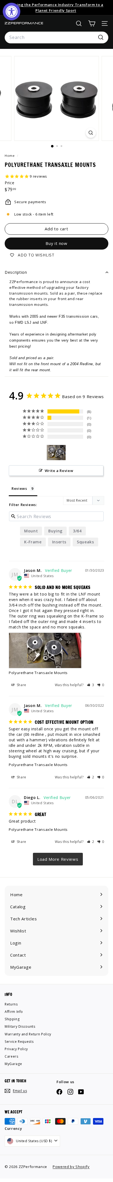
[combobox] (56, 38)
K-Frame (33, 541)
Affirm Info (14, 1011)
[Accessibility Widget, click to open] (11, 11)
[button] (90, 685)
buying (55, 530)
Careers (11, 1056)
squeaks (85, 541)
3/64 (77, 530)
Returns (11, 1004)
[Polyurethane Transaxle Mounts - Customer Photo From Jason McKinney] (56, 452)
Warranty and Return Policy (28, 1034)
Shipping (12, 1019)
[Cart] (91, 23)
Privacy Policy (16, 1049)
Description (16, 272)
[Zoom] (91, 133)
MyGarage (13, 1063)
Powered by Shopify (71, 1166)
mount (31, 530)
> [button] (58, 859)
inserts (59, 541)
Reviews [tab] (19, 488)
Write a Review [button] (59, 470)
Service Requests (19, 1041)
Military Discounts (20, 1026)
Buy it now (56, 243)
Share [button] (21, 685)
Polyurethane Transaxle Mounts (38, 672)
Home (10, 155)
